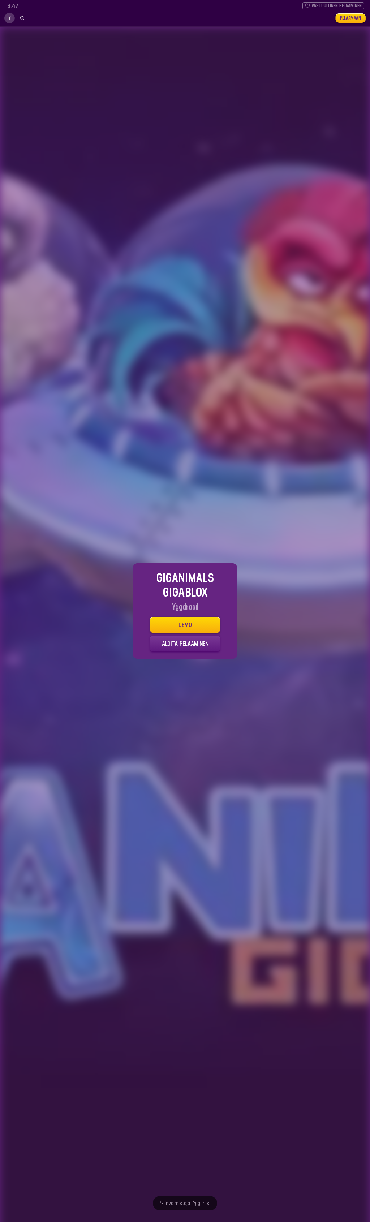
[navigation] (9, 18)
